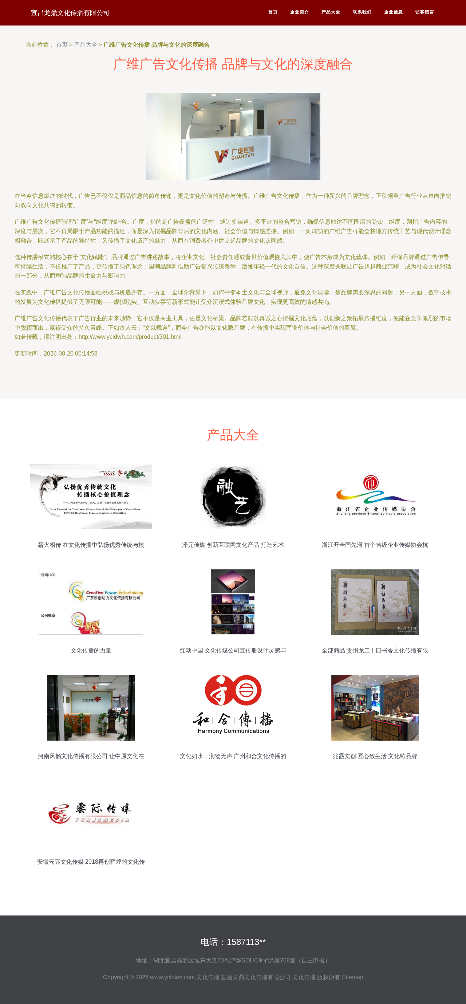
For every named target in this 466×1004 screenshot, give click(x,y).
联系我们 (362, 12)
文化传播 (208, 977)
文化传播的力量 (91, 650)
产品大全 (330, 12)
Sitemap (352, 977)
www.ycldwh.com (172, 977)
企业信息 (393, 12)
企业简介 (299, 12)
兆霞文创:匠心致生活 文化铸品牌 (375, 756)
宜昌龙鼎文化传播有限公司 (70, 12)
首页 (273, 12)
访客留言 (424, 12)
